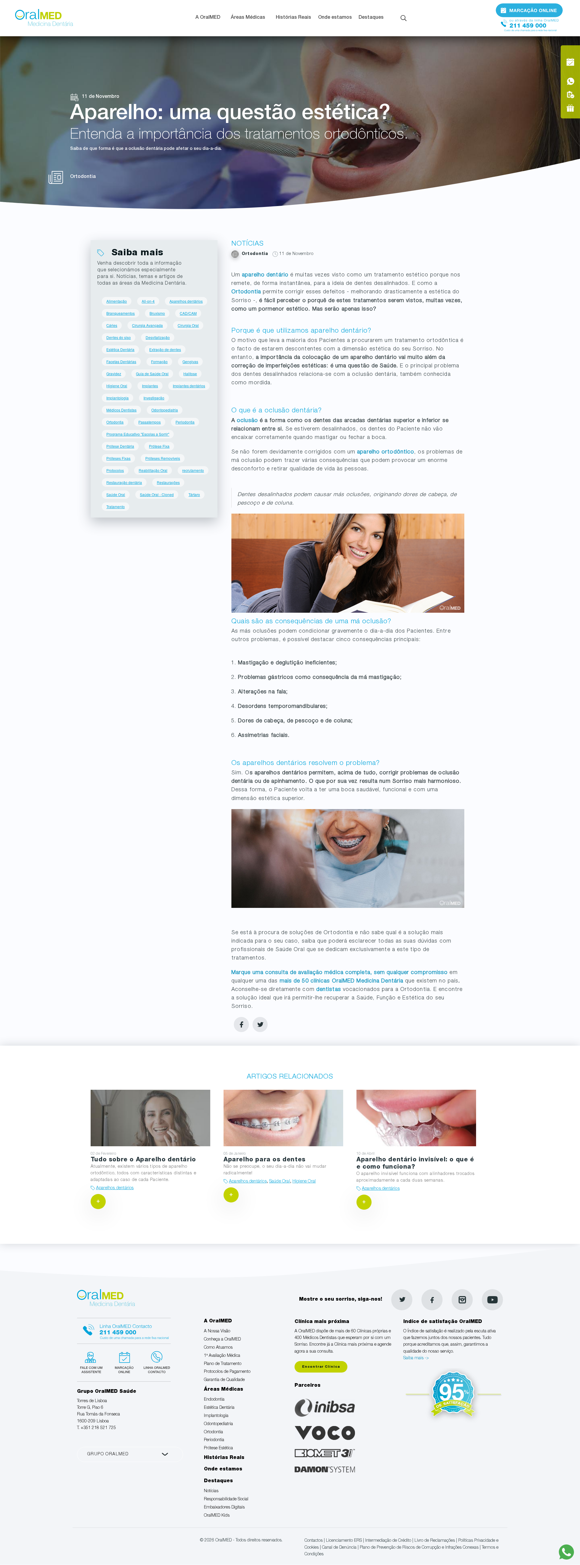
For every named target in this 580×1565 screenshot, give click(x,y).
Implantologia (117, 397)
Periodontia (185, 421)
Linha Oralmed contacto (124, 1330)
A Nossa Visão (217, 1331)
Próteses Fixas (118, 458)
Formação (159, 361)
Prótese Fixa (159, 446)
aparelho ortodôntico (385, 452)
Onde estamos (335, 17)
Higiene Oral (116, 385)
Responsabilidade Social (226, 1499)
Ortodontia (246, 292)
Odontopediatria (164, 409)
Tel (529, 23)
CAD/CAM (188, 313)
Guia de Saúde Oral (152, 373)
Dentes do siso (118, 337)
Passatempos (149, 421)
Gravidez (113, 373)
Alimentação (116, 301)
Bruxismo (157, 313)
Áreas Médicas (248, 17)
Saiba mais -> (416, 1358)
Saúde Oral (115, 494)
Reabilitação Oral (153, 470)
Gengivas (190, 361)
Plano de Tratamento (222, 1364)
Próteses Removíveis (162, 458)
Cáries (111, 325)
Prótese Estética (218, 1448)
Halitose (190, 373)
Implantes (150, 385)
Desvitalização (158, 337)
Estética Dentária (120, 349)
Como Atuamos (218, 1348)
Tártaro (194, 494)
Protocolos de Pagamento (227, 1372)
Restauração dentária (124, 482)
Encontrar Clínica (321, 1367)
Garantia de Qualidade (224, 1380)
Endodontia (214, 1400)
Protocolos (115, 470)
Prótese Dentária (120, 446)
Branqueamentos (120, 313)
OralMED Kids (217, 1516)
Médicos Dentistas (121, 409)
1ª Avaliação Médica (222, 1356)
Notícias (211, 1491)
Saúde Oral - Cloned (157, 494)
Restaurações (168, 482)
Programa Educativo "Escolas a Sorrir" (137, 434)
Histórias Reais (293, 17)
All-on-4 (148, 301)
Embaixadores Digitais (224, 1507)
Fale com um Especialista (92, 1361)
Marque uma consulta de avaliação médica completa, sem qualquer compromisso (339, 973)
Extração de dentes (165, 349)
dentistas (328, 989)
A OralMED (207, 17)
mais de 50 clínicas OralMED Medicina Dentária (342, 981)
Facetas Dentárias (121, 361)
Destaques (371, 17)
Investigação (153, 397)
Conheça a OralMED (222, 1340)
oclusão (247, 421)
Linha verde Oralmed (154, 1361)
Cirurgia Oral (188, 325)
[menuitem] (209, 18)
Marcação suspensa (123, 1361)
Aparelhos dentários (186, 301)
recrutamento (193, 470)
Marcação (529, 10)
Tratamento (115, 506)
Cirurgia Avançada (147, 325)
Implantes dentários (189, 385)
